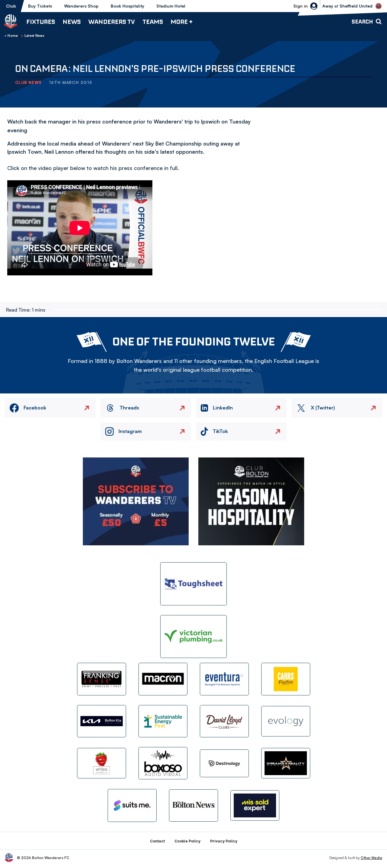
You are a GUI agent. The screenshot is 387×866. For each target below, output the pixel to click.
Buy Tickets (40, 5)
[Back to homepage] (10, 21)
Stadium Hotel (170, 5)
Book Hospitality (127, 5)
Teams (152, 21)
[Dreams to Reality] (285, 763)
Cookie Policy (187, 841)
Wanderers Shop (81, 5)
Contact (157, 841)
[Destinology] (224, 763)
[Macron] (162, 679)
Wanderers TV (111, 21)
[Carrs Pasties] (285, 679)
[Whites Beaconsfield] (101, 763)
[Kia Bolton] (101, 721)
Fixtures (40, 21)
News (72, 21)
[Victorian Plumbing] (193, 636)
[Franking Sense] (101, 679)
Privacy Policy (223, 841)
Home (13, 36)
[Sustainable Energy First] (162, 721)
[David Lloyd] (224, 721)
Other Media (371, 857)
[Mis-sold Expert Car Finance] (254, 805)
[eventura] (224, 679)
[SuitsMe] (132, 805)
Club (11, 5)
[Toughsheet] (193, 583)
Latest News (34, 36)
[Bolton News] (193, 805)
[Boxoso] (162, 763)
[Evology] (285, 721)
